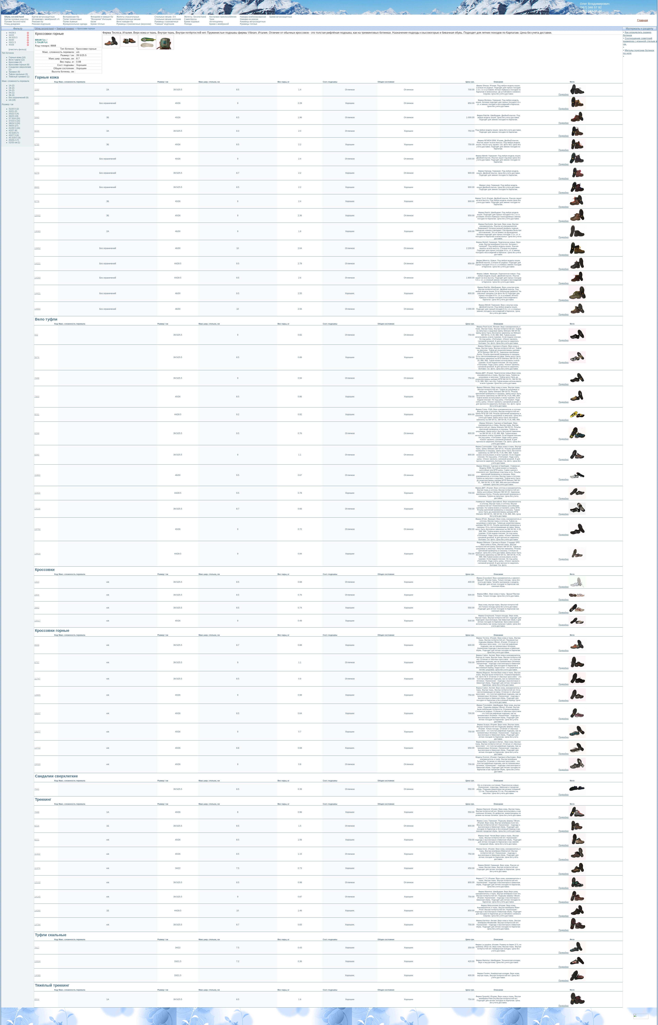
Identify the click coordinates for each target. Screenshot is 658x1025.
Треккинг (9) (14, 72)
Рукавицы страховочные (166, 21)
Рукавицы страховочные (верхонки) (134, 24)
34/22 (11, 35)
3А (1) (11, 93)
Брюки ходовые (191, 21)
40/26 (11, 45)
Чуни (211, 19)
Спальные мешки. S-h (165, 17)
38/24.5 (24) (14, 123)
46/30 (11, 40)
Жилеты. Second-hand (195, 17)
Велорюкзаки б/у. (71, 17)
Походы (188, 24)
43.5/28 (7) (14, 133)
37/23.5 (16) (14, 121)
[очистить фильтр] (17, 49)
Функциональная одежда (75, 24)
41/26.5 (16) (14, 128)
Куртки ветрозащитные (43, 17)
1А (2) (11, 85)
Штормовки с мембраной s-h (45, 19)
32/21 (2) (13, 111)
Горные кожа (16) (17, 57)
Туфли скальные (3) (18, 74)
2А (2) (11, 90)
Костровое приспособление (222, 17)
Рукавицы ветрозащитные (253, 21)
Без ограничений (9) (18, 97)
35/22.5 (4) (14, 113)
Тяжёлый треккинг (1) (19, 76)
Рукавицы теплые (248, 24)
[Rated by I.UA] (640, 1018)
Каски (93, 21)
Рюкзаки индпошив (41, 24)
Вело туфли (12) (17, 60)
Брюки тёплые (98, 24)
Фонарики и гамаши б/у (102, 17)
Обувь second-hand (44, 28)
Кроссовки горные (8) (19, 64)
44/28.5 (12, 33)
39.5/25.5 (13, 37)
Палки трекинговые (72, 19)
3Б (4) (11, 95)
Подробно (564, 94)
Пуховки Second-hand (14, 21)
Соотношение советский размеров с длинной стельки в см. (640, 41)
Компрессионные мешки (128, 19)
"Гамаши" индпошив (164, 24)
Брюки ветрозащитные (281, 17)
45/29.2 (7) (14, 140)
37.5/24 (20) (14, 118)
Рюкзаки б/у (37, 21)
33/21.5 (12, 42)
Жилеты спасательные (128, 17)
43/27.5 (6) (14, 135)
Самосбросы (190, 19)
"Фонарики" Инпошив (101, 19)
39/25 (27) (13, 126)
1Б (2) (11, 88)
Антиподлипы (216, 21)
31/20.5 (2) (14, 109)
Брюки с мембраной (219, 24)
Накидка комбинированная (253, 17)
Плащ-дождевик (12, 24)
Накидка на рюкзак (249, 19)
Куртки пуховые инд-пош (16, 19)
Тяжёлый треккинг (65, 28)
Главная (642, 20)
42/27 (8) (13, 130)
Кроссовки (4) (15, 62)
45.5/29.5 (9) (15, 138)
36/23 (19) (13, 116)
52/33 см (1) (14, 142)
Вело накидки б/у (125, 21)
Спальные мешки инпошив (168, 19)
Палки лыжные (70, 21)
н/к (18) (12, 100)
